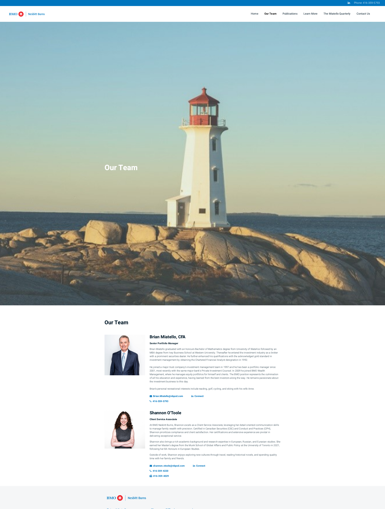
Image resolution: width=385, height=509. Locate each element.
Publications (290, 14)
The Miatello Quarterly (336, 14)
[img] (192, 152)
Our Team (270, 14)
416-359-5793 (371, 3)
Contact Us (363, 14)
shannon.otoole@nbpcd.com (169, 466)
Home (254, 14)
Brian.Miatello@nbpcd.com (168, 396)
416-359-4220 (162, 471)
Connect (198, 396)
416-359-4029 (161, 476)
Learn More (310, 14)
